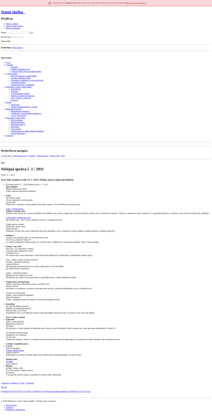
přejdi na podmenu (13, 28)
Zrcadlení (9, 361)
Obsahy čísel (55, 156)
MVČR (4, 387)
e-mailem (13, 383)
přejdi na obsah (12, 24)
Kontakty (9, 407)
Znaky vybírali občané (14, 209)
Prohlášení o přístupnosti (15, 410)
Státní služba (12, 12)
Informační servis (20, 156)
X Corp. (21, 383)
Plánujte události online (15, 350)
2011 (63, 156)
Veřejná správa (42, 156)
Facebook (30, 383)
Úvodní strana (6, 156)
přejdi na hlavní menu (14, 26)
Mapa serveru (17, 48)
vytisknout (5, 383)
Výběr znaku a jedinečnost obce (18, 218)
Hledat (3, 32)
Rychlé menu (6, 37)
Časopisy (31, 156)
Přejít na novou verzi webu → (135, 3)
